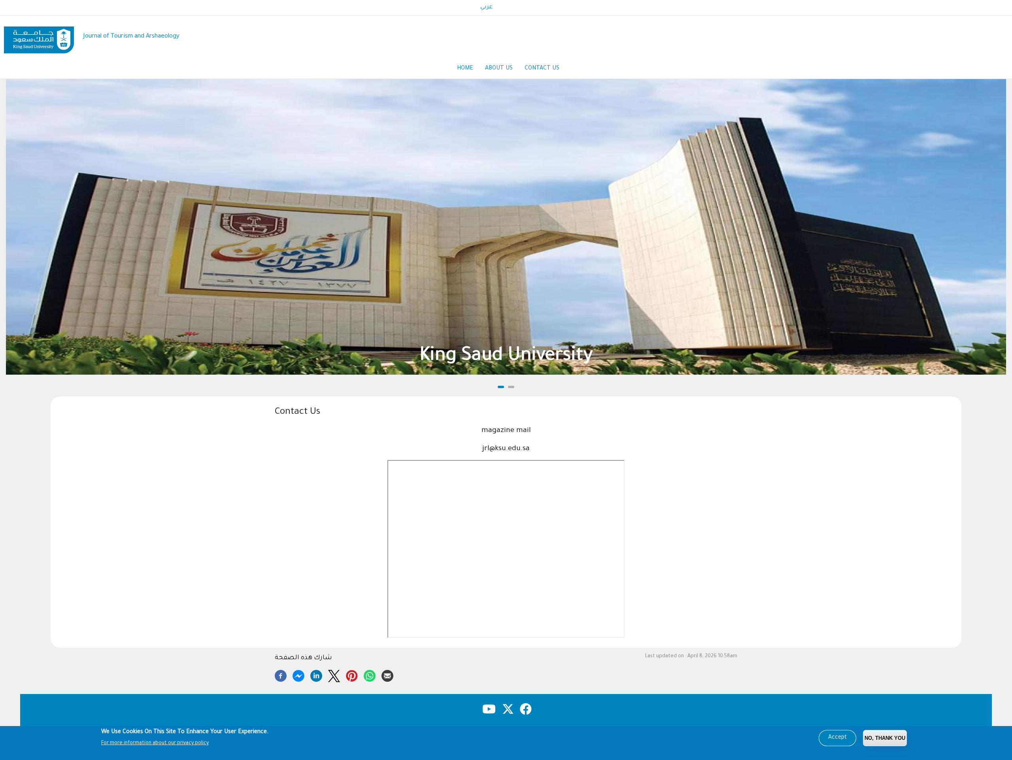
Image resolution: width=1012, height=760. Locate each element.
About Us (499, 69)
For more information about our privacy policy (155, 743)
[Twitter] (334, 674)
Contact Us (542, 69)
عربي (486, 7)
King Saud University (506, 357)
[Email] (387, 674)
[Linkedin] (316, 674)
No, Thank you (885, 738)
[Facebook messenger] (298, 674)
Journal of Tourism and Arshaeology (131, 36)
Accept (837, 738)
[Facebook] (281, 674)
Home (465, 69)
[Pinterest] (352, 674)
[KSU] (39, 37)
